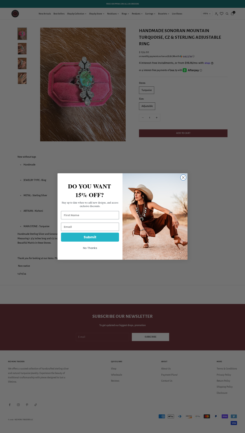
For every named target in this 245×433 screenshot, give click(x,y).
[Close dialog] (183, 177)
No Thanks (90, 248)
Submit (90, 237)
